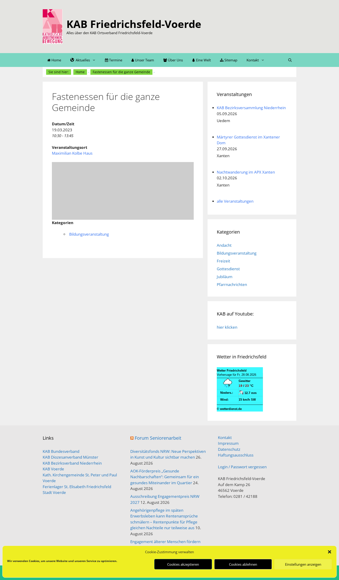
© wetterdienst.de (229, 409)
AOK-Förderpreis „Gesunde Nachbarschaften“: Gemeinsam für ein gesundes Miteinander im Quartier (164, 476)
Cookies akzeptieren (183, 564)
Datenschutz (229, 449)
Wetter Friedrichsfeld (232, 370)
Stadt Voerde (54, 492)
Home (80, 72)
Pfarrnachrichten (232, 284)
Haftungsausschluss (235, 455)
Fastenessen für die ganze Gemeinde (121, 72)
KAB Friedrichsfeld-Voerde (133, 24)
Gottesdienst (228, 268)
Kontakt (253, 60)
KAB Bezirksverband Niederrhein (72, 463)
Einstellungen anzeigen (303, 564)
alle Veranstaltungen (235, 201)
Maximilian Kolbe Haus (72, 153)
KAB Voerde (53, 469)
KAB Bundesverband (61, 451)
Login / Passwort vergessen (242, 466)
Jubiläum (224, 276)
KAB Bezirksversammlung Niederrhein (251, 107)
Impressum (228, 443)
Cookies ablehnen (243, 564)
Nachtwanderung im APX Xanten (246, 172)
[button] (329, 552)
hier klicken (227, 327)
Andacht (224, 245)
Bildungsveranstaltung (89, 234)
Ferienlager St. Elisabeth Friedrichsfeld (77, 486)
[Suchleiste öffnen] (290, 60)
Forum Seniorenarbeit (158, 438)
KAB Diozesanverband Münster (70, 457)
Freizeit (223, 261)
